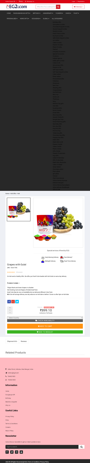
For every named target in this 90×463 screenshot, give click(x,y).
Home (9, 13)
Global (45, 18)
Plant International (58, 178)
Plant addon (56, 171)
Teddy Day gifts (57, 133)
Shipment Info (12, 341)
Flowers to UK (57, 67)
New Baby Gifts (57, 124)
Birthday (36, 13)
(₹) (10, 1)
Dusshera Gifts (57, 108)
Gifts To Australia (58, 160)
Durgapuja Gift (10, 394)
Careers (8, 427)
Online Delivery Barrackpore (61, 185)
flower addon (57, 76)
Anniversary (47, 13)
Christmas (56, 83)
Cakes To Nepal (57, 164)
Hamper (55, 176)
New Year (55, 85)
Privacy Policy (9, 416)
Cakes (68, 13)
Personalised (12, 18)
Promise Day (56, 131)
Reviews (24, 341)
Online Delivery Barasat (60, 180)
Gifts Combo (56, 151)
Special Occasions (58, 54)
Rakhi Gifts (56, 140)
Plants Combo (57, 149)
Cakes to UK (56, 63)
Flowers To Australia (59, 153)
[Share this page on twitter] (17, 301)
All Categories (57, 18)
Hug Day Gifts (57, 128)
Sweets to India (57, 31)
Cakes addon (57, 74)
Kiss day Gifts (57, 126)
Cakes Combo (57, 146)
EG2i (25, 462)
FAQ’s (21, 1)
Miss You (55, 94)
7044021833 (11, 376)
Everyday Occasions (59, 51)
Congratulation (57, 90)
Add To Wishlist (46, 332)
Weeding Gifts (57, 88)
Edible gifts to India (58, 60)
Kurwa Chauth (57, 110)
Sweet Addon (57, 167)
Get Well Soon (57, 92)
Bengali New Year (58, 119)
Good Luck (56, 97)
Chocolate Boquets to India (61, 27)
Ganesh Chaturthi (58, 117)
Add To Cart (46, 326)
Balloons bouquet (58, 182)
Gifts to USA (56, 189)
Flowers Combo (57, 144)
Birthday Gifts (57, 22)
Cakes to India (57, 42)
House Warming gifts (59, 121)
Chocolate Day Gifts (59, 135)
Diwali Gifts (56, 112)
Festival (55, 49)
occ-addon (56, 40)
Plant (76, 13)
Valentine (56, 81)
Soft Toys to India (58, 69)
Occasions (36, 18)
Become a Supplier (11, 402)
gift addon (56, 174)
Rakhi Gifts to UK (58, 142)
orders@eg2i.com (13, 373)
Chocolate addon (58, 169)
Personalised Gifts (58, 79)
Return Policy (9, 431)
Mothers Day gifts (58, 103)
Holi (18, 193)
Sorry (54, 101)
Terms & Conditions (11, 423)
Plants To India (57, 47)
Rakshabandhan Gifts (21, 13)
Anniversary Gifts (58, 65)
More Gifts (24, 18)
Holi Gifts (55, 106)
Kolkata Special (57, 58)
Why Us (7, 405)
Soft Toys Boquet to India (60, 72)
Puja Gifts (56, 155)
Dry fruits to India (58, 36)
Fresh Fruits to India (59, 33)
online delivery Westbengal (61, 187)
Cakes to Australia (58, 158)
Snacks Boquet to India (60, 29)
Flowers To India (58, 45)
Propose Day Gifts (58, 137)
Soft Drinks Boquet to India (61, 38)
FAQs (7, 420)
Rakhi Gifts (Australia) (59, 162)
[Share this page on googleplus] (13, 301)
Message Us (30, 1)
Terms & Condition (34, 462)
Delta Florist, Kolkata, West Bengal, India (20, 369)
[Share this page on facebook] (9, 301)
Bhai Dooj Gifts (57, 115)
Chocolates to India (59, 24)
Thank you (56, 99)
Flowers (59, 13)
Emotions (56, 56)
